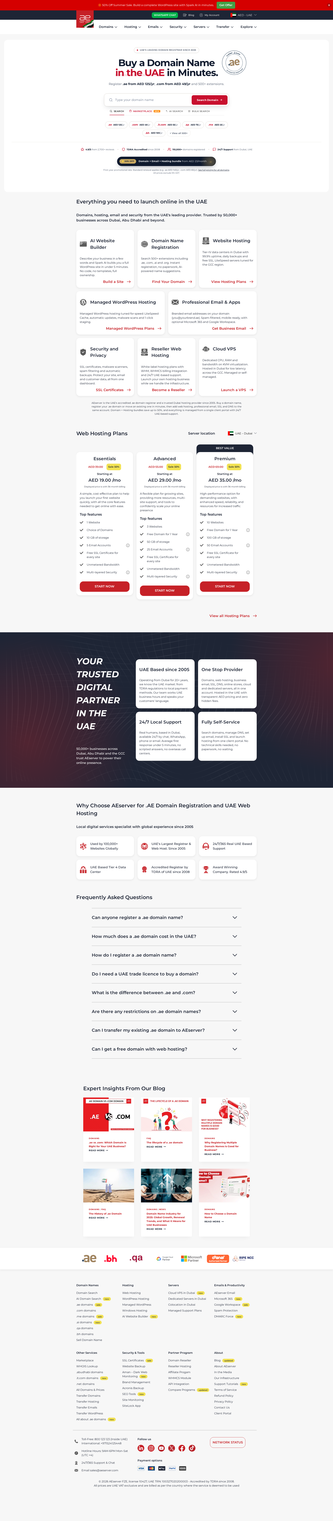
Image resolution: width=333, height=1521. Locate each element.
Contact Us (222, 1407)
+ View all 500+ (179, 133)
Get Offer (225, 5)
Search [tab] (119, 111)
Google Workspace (227, 1304)
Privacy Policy (223, 1401)
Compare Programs (181, 1389)
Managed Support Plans (185, 1310)
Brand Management (136, 1382)
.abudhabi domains (89, 1372)
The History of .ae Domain (105, 1213)
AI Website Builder (135, 1316)
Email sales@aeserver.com (100, 1470)
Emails (153, 27)
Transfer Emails (86, 1407)
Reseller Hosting (179, 1366)
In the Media (223, 1372)
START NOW (104, 586)
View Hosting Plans (228, 282)
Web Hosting (131, 1293)
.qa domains (84, 1328)
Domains (106, 27)
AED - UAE (245, 15)
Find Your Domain (168, 282)
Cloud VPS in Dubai (181, 1293)
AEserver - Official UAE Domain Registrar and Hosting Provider (85, 19)
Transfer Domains (88, 1395)
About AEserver (225, 1366)
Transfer (222, 27)
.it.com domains (87, 1378)
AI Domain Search (88, 1298)
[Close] (329, 5)
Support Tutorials (226, 1384)
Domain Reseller (179, 1360)
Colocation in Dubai (181, 1304)
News (162, 1209)
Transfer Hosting (87, 1401)
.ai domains (84, 1322)
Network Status (228, 1442)
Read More (98, 1150)
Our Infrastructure (226, 1378)
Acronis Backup (133, 1388)
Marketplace (146, 111)
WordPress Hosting (135, 1298)
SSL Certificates (109, 390)
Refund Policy (223, 1395)
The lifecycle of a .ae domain (165, 1142)
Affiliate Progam (179, 1372)
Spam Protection (226, 1310)
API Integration (178, 1384)
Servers (199, 27)
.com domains (86, 1310)
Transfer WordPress (89, 1413)
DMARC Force (223, 1316)
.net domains (85, 1384)
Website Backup (133, 1366)
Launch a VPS (233, 390)
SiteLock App (131, 1405)
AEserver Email (224, 1293)
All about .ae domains (91, 1419)
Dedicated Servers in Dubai (187, 1298)
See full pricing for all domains (213, 170)
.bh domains (84, 1334)
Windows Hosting (134, 1310)
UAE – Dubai (243, 433)
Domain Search (87, 1293)
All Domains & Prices (90, 1389)
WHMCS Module (179, 1378)
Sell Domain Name (89, 1340)
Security (176, 27)
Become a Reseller (168, 390)
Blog (217, 1360)
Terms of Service (225, 1389)
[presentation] (108, 1114)
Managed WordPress (136, 1304)
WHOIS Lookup (87, 1366)
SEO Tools (129, 1394)
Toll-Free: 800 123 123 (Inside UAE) (104, 1439)
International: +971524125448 (101, 1443)
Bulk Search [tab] (201, 111)
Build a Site (113, 282)
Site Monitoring (133, 1400)
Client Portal (222, 1413)
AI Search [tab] (176, 111)
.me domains (85, 1316)
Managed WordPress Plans (130, 328)
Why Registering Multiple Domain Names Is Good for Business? (221, 1146)
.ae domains (84, 1304)
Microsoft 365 (223, 1298)
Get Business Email (229, 328)
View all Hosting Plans (230, 616)
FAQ (149, 1138)
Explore (247, 27)
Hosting (130, 27)
